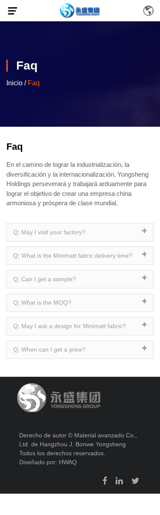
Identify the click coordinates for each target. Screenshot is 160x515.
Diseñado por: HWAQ (48, 462)
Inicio (14, 83)
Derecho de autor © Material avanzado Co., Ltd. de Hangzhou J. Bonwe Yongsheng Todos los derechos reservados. (78, 444)
